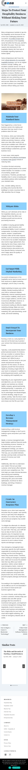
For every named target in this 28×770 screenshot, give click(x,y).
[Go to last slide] (4, 666)
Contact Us (7, 735)
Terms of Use (7, 746)
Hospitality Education (9, 714)
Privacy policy (16, 767)
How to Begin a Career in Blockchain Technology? (5, 629)
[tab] (10, 685)
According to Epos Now (16, 38)
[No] (26, 764)
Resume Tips (7, 708)
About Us (6, 726)
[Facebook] (10, 754)
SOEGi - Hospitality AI (9, 729)
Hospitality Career (8, 705)
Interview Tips (7, 711)
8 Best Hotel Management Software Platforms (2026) (21, 629)
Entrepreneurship (14, 7)
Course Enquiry (8, 732)
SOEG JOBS (8, 656)
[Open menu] (25, 3)
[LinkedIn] (5, 754)
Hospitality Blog (8, 702)
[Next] (23, 666)
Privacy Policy (7, 743)
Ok (10, 767)
